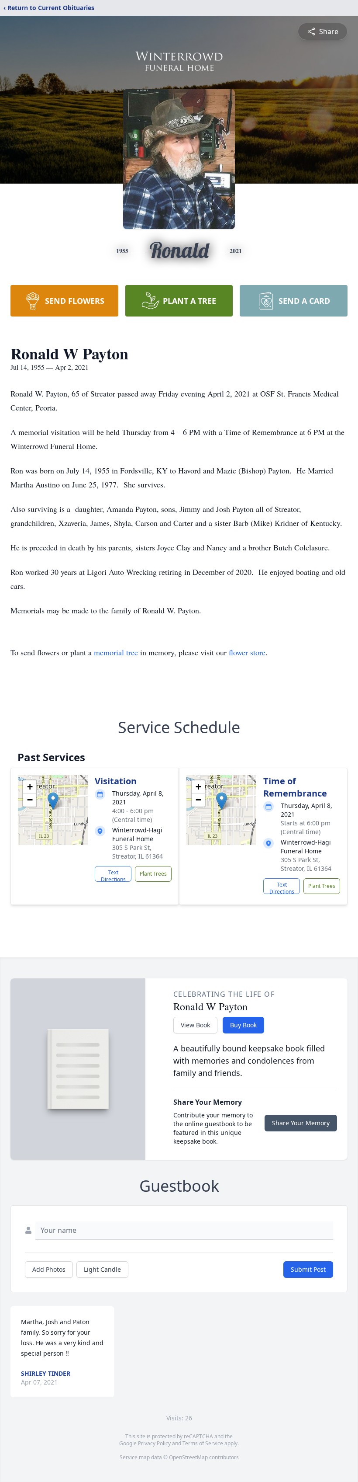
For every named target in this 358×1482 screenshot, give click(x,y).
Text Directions (113, 875)
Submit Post (308, 1269)
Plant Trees (153, 873)
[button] (53, 801)
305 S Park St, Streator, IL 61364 (137, 851)
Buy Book (243, 1025)
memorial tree (116, 652)
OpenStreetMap (188, 1457)
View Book (195, 1025)
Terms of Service (202, 1443)
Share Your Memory (301, 1123)
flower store (247, 652)
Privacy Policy (154, 1443)
